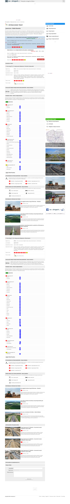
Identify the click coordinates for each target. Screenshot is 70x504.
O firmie (40, 496)
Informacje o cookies (52, 496)
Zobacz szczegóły (41, 46)
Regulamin (47, 496)
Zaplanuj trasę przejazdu (53, 121)
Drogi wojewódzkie (52, 33)
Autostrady (50, 25)
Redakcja (43, 496)
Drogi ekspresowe (52, 28)
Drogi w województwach (53, 36)
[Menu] (6, 1)
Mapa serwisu (58, 496)
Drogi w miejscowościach (53, 38)
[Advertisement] (35, 12)
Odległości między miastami (54, 126)
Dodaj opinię (29, 478)
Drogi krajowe (51, 31)
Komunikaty (63, 496)
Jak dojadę (50, 123)
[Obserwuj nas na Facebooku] (55, 214)
